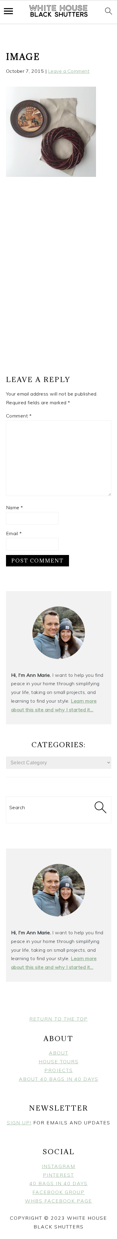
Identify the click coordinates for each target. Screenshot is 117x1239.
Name (14, 507)
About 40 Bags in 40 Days (58, 1079)
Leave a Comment (69, 71)
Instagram (58, 1166)
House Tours (59, 1062)
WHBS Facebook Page (58, 1201)
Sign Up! (19, 1123)
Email (14, 533)
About (58, 1053)
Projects (58, 1070)
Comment (19, 416)
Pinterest (58, 1175)
